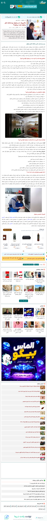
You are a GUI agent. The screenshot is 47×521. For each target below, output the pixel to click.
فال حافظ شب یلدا (41, 506)
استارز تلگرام (13, 506)
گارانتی (10, 223)
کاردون (3, 217)
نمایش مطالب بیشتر (23, 300)
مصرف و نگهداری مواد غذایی (28, 264)
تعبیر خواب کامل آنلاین (31, 506)
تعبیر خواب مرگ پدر (30, 279)
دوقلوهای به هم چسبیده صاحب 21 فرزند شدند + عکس (18, 330)
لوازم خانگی (29, 219)
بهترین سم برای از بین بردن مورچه (18, 280)
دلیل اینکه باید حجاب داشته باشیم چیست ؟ (37, 483)
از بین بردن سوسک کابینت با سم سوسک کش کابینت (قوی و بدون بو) (29, 295)
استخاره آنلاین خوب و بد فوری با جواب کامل (35, 258)
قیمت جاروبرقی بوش (21, 506)
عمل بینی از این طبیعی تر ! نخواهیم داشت (35, 254)
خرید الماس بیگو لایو (29, 317)
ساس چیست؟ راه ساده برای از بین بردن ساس (7, 280)
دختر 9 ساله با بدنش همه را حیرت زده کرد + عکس (13, 254)
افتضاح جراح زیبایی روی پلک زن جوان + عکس (40, 330)
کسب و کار (36, 264)
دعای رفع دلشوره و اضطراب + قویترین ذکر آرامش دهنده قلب (34, 486)
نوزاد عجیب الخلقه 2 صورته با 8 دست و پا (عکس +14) (7, 317)
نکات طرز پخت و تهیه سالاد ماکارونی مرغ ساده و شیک (7, 294)
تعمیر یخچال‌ (12, 217)
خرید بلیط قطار (42, 509)
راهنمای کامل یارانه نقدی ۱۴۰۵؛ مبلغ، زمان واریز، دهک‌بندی (12, 258)
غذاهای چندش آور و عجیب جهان (29, 330)
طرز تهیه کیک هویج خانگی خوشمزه (18, 293)
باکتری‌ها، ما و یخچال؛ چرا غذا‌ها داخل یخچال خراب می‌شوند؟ (15, 24)
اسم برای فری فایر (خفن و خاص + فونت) (39, 293)
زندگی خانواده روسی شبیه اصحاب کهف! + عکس (18, 317)
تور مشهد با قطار (7, 506)
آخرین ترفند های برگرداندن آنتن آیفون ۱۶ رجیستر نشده (39, 280)
